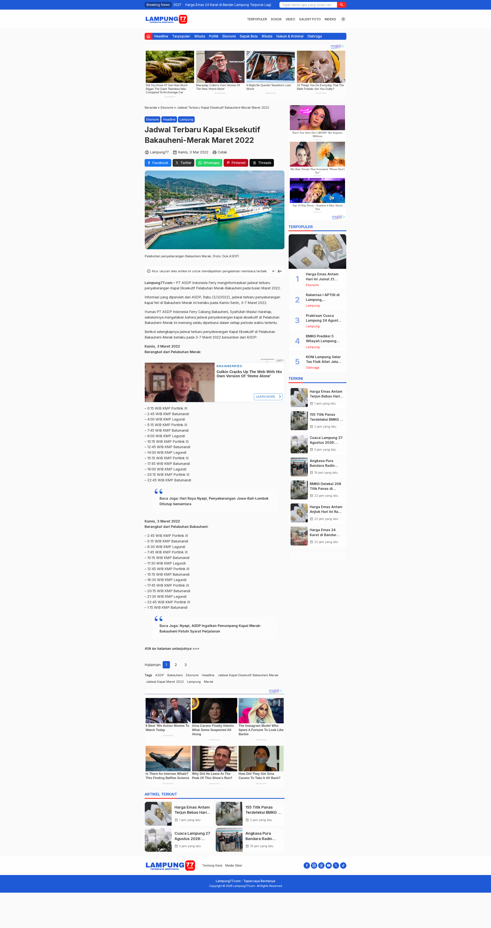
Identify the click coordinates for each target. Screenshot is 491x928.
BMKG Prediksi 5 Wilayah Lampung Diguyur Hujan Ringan (324, 341)
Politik (213, 36)
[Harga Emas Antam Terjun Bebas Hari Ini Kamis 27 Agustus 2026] (158, 814)
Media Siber (233, 865)
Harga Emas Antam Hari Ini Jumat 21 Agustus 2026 (322, 279)
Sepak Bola (249, 36)
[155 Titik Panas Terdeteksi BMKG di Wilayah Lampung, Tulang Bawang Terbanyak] (229, 814)
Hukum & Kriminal (289, 36)
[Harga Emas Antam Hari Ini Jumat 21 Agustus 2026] (317, 251)
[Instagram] (314, 865)
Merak (208, 682)
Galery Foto (310, 19)
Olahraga (314, 36)
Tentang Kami (212, 865)
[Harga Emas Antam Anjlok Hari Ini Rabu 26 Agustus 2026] (299, 512)
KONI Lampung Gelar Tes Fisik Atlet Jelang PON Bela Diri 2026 (324, 361)
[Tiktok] (343, 865)
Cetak (222, 152)
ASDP (159, 675)
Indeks (330, 19)
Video (290, 19)
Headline (161, 36)
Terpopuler (257, 19)
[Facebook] (307, 865)
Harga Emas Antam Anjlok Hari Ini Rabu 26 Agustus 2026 (326, 511)
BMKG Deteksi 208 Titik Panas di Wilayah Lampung (325, 488)
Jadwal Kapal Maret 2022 (165, 682)
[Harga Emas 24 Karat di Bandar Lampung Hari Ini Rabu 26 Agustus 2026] (299, 536)
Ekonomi (229, 36)
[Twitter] (336, 865)
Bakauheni (175, 675)
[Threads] (321, 865)
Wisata (199, 36)
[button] (341, 5)
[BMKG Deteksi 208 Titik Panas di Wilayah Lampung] (299, 489)
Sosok (276, 19)
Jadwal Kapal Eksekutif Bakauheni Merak (248, 675)
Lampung (186, 119)
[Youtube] (328, 865)
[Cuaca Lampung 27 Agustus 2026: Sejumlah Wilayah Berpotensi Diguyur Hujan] (158, 840)
